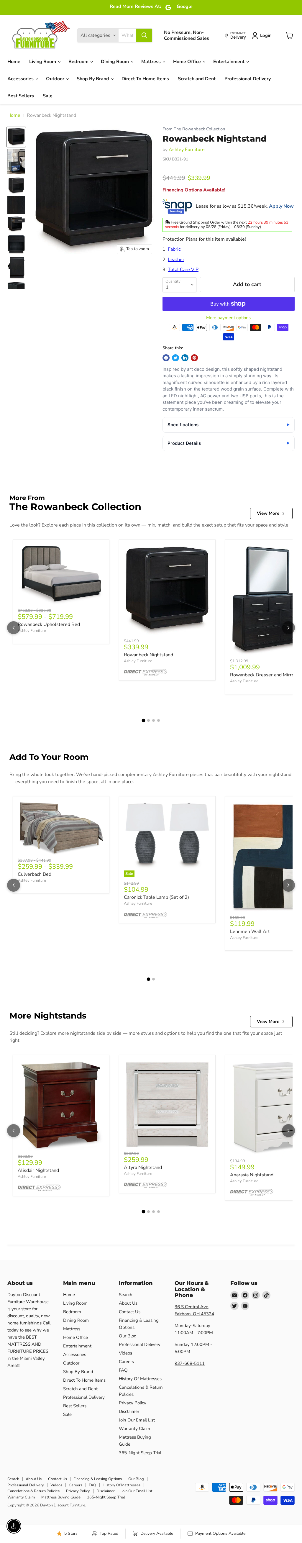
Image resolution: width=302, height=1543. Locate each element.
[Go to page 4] (158, 720)
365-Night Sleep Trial (140, 1453)
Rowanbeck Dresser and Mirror (263, 675)
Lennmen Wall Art (250, 931)
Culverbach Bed (34, 874)
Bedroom (79, 61)
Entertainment (229, 61)
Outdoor (55, 79)
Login (266, 35)
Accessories (21, 79)
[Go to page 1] (143, 720)
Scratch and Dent (197, 79)
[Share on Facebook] (166, 357)
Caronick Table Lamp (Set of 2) (156, 897)
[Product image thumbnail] (16, 161)
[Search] (144, 35)
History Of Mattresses (140, 1379)
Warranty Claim (134, 1429)
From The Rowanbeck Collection (194, 129)
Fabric (174, 249)
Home (13, 61)
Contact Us (129, 1312)
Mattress (151, 61)
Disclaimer (129, 1411)
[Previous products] (13, 627)
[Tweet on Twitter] (175, 357)
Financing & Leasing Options (97, 1479)
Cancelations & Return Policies (33, 1491)
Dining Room (115, 61)
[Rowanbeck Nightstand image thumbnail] (16, 137)
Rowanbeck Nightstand (148, 655)
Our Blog (128, 1336)
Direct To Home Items (145, 79)
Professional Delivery (247, 79)
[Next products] (288, 627)
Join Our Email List (137, 1420)
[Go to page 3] (153, 720)
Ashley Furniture (187, 149)
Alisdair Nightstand (38, 1170)
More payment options (228, 317)
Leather (176, 259)
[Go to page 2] (148, 720)
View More (268, 513)
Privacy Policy (132, 1403)
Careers (126, 1362)
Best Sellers (20, 96)
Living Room (43, 61)
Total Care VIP (183, 269)
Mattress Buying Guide (61, 1497)
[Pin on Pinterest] (194, 357)
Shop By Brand (93, 79)
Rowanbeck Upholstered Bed (49, 624)
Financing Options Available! (194, 190)
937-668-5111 (190, 1363)
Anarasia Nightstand (251, 1175)
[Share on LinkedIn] (184, 357)
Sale (47, 96)
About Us (128, 1303)
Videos (125, 1353)
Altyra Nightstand (143, 1167)
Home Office (187, 61)
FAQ (123, 1370)
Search (125, 1295)
